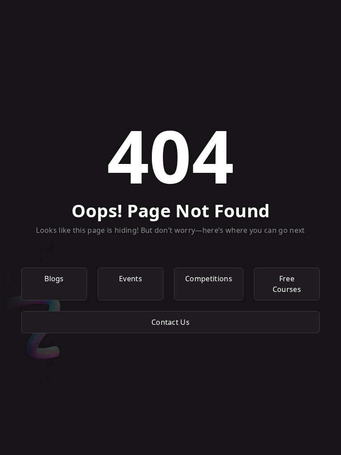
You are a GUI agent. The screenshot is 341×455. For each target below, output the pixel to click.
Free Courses (287, 284)
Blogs (54, 278)
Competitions (208, 278)
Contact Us (170, 322)
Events (130, 278)
